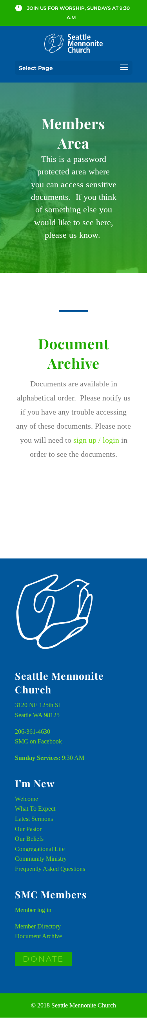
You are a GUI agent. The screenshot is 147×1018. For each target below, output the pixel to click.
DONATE (43, 959)
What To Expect (35, 808)
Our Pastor (28, 829)
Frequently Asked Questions (50, 868)
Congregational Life (40, 849)
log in (44, 910)
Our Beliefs (29, 838)
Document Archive (38, 936)
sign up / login (96, 440)
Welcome (26, 798)
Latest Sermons (34, 818)
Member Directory (38, 926)
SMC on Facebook (38, 741)
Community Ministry (41, 858)
